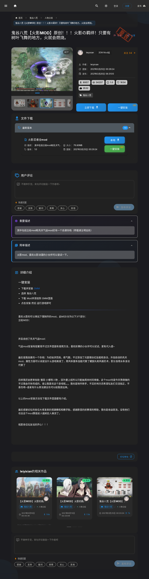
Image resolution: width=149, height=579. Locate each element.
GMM (37, 288)
